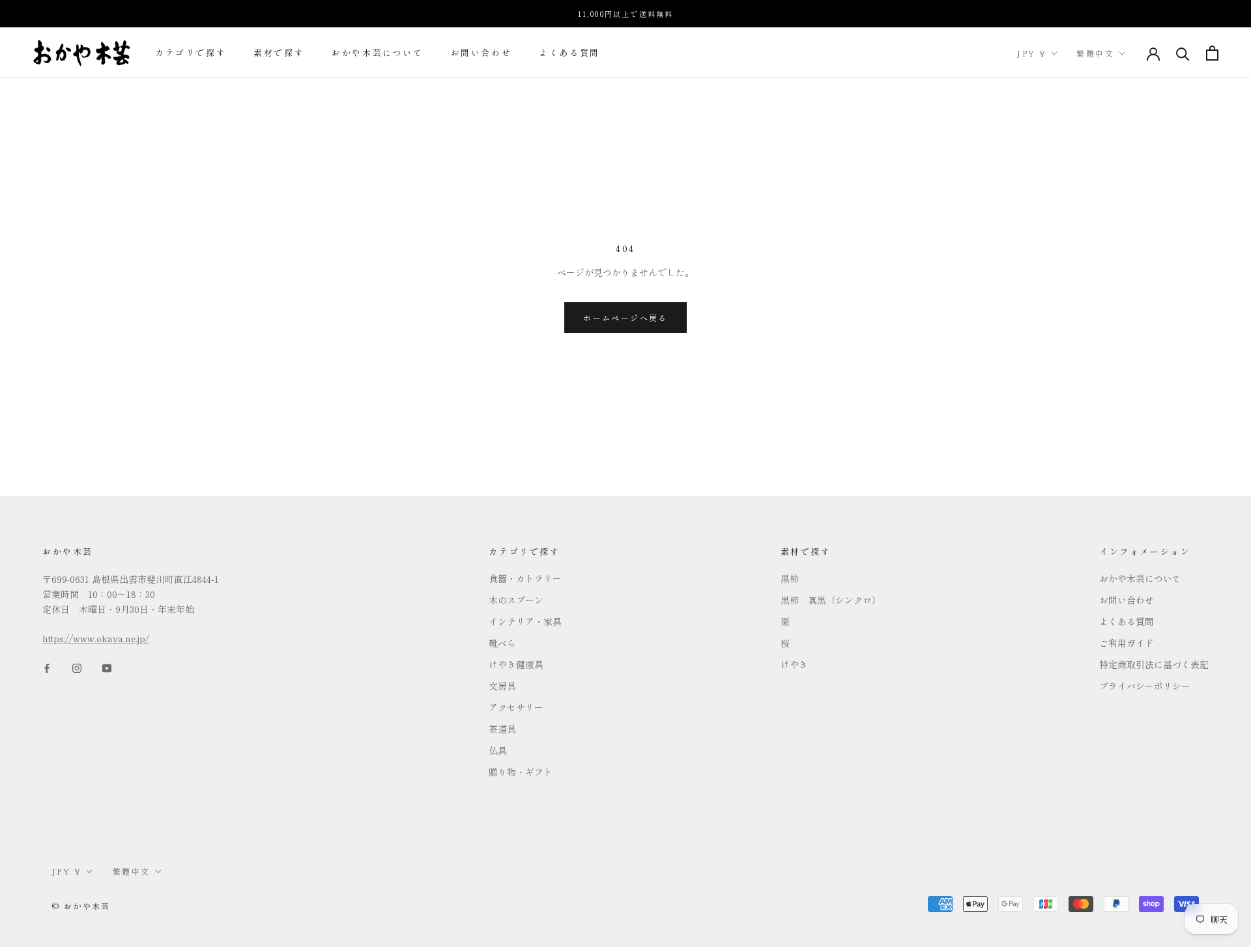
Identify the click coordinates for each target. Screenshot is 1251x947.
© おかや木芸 (81, 905)
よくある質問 (569, 53)
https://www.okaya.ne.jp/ (95, 638)
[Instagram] (76, 667)
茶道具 (502, 728)
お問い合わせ (481, 53)
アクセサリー (516, 707)
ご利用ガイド (1126, 642)
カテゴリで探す (190, 53)
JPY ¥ (1031, 53)
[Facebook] (46, 667)
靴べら (502, 642)
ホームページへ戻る (625, 317)
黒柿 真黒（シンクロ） (831, 599)
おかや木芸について (377, 53)
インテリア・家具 (525, 621)
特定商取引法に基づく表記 (1154, 664)
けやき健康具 (516, 664)
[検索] (1183, 53)
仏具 (498, 750)
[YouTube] (106, 667)
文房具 (502, 685)
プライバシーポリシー (1144, 685)
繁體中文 (1095, 53)
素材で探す (278, 53)
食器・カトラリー (525, 578)
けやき (794, 664)
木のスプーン (516, 599)
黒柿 (790, 578)
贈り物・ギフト (521, 771)
